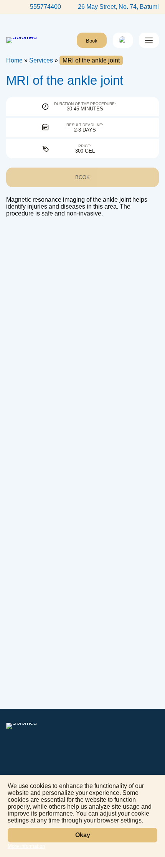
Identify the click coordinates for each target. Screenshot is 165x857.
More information (26, 846)
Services (41, 60)
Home (14, 60)
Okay (82, 835)
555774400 (45, 6)
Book (91, 41)
